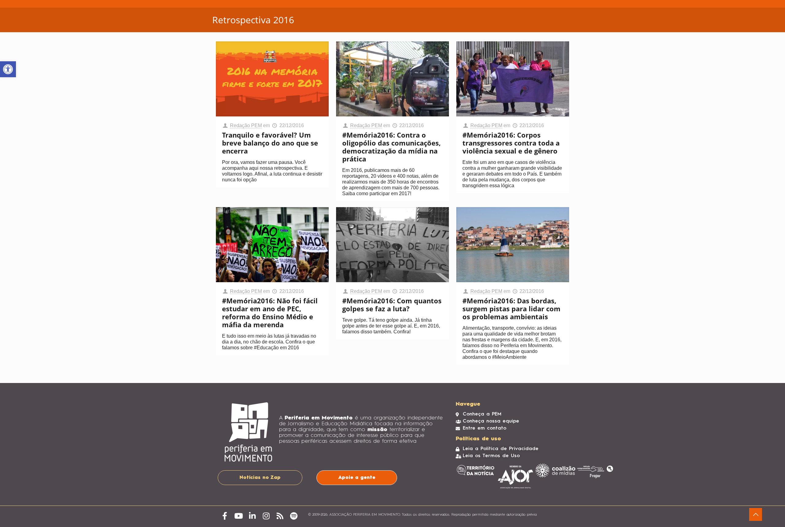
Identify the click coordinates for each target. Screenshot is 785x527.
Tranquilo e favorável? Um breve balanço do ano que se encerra (270, 142)
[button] (8, 69)
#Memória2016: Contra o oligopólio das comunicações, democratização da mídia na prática (391, 146)
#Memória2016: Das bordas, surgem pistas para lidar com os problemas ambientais (511, 308)
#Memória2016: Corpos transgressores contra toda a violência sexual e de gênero (511, 142)
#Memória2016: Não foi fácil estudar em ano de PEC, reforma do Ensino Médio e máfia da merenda (270, 312)
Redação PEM (246, 125)
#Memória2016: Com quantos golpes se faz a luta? (392, 304)
